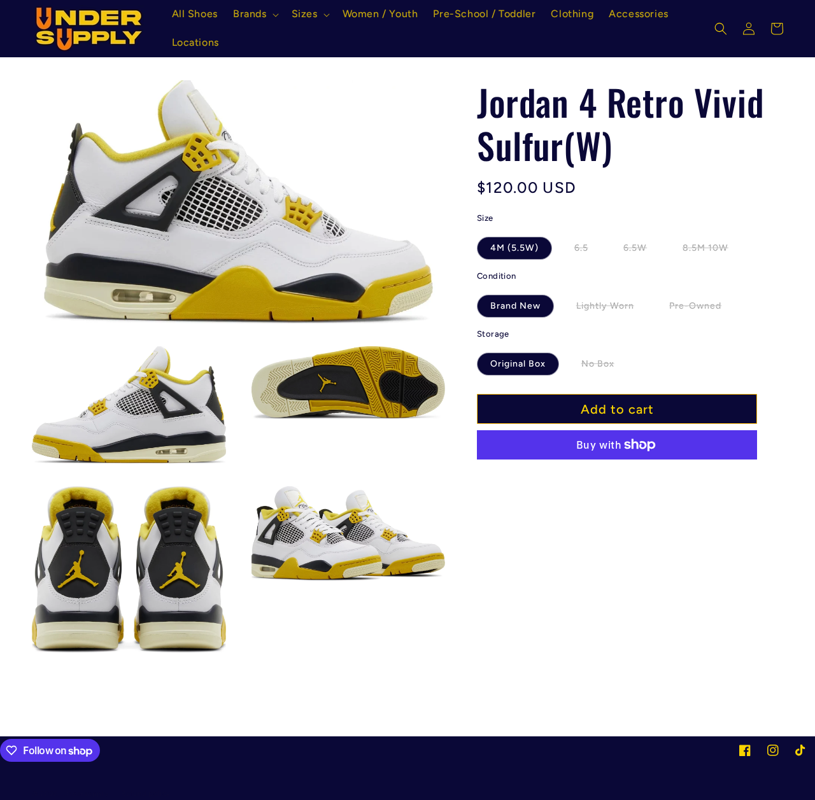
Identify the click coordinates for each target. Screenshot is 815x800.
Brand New (515, 305)
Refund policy (146, 793)
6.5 (588, 251)
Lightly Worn (612, 309)
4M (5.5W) (514, 247)
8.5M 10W (712, 251)
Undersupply (86, 794)
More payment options (617, 475)
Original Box (518, 363)
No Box (604, 366)
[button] (254, 14)
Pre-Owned (702, 309)
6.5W (641, 251)
